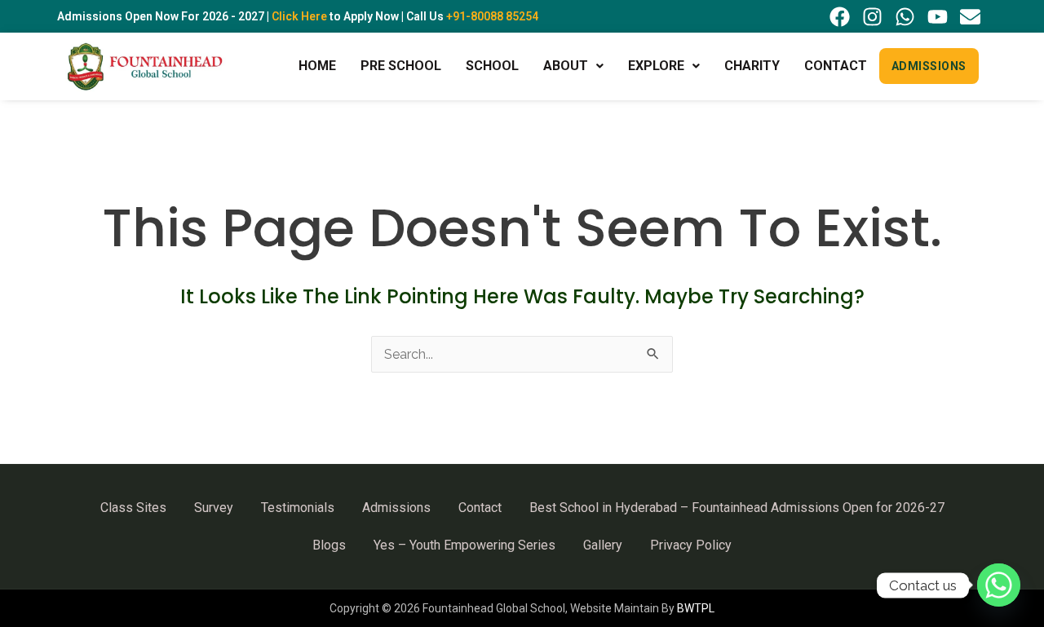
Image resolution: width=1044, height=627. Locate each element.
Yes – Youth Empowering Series (464, 545)
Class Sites (133, 507)
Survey (213, 507)
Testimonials (297, 507)
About (565, 65)
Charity (752, 65)
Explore (656, 65)
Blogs (329, 545)
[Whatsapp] (998, 585)
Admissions (929, 66)
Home (317, 65)
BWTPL (695, 608)
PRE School (401, 65)
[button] (573, 66)
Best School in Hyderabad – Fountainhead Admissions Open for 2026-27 (736, 507)
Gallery (602, 545)
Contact (835, 65)
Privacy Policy (691, 545)
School (492, 65)
